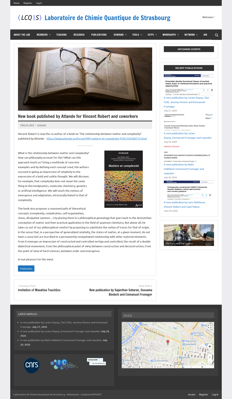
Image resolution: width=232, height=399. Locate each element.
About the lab (22, 34)
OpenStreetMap (208, 367)
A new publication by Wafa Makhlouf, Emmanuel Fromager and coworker (184, 169)
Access (191, 394)
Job (205, 34)
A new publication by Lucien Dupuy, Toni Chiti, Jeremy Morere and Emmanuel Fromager (186, 102)
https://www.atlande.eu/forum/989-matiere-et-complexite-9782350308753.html (97, 138)
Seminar (119, 34)
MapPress (188, 367)
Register (28, 2)
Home (17, 2)
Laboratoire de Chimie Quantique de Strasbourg (107, 17)
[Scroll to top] (225, 392)
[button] (167, 342)
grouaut (41, 124)
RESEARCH (79, 34)
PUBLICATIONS (99, 34)
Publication (26, 268)
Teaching (61, 34)
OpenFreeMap (196, 367)
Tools (135, 34)
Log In (39, 2)
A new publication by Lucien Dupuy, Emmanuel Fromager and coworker (60, 331)
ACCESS (128, 315)
